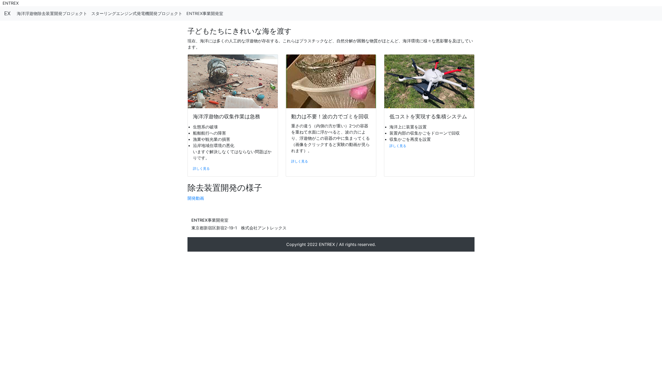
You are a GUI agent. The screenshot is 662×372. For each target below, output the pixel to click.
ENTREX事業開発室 (204, 13)
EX (7, 13)
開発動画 (195, 198)
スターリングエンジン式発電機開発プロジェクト (136, 13)
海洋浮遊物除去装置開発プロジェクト (52, 13)
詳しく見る (201, 169)
